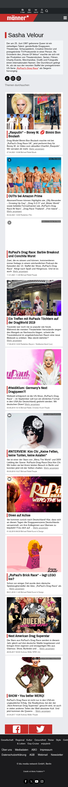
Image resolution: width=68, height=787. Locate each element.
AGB (32, 754)
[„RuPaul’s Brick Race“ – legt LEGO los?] (34, 554)
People (34, 275)
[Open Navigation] (51, 18)
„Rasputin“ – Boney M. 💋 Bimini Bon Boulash (34, 134)
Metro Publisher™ (38, 771)
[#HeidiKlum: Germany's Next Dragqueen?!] (34, 367)
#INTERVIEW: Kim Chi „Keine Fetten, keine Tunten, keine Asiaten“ (33, 453)
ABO (34, 749)
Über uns (7, 749)
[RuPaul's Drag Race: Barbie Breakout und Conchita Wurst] (34, 234)
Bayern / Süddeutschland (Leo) (41, 344)
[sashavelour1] (7, 78)
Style (58, 740)
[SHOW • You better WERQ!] (34, 675)
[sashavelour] (13, 78)
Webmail (43, 754)
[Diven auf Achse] (34, 494)
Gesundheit (40, 740)
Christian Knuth (38, 407)
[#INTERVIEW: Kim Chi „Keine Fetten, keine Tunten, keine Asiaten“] (34, 431)
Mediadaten (21, 749)
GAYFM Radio (36, 11)
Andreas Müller (26, 652)
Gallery (29, 11)
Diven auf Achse (19, 515)
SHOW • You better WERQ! (26, 696)
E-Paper (22, 11)
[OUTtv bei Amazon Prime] (34, 175)
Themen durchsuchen (17, 85)
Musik (34, 152)
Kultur (29, 740)
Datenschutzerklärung (14, 754)
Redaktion (24, 215)
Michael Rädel (26, 152)
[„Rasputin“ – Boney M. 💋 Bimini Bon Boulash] (34, 111)
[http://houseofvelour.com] (18, 78)
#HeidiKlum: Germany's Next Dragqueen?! (27, 390)
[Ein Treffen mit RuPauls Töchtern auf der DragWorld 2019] (34, 298)
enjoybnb (45, 743)
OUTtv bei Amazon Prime (25, 196)
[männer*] (19, 18)
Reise (51, 740)
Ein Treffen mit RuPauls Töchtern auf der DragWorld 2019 (33, 320)
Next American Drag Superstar (28, 636)
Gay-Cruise (33, 743)
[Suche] (46, 11)
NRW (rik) (36, 652)
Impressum (46, 749)
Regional (19, 740)
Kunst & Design (38, 531)
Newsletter (57, 754)
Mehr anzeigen (36, 149)
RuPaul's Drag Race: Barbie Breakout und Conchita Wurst (33, 254)
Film (30, 215)
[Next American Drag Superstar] (34, 615)
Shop (41, 11)
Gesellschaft (7, 740)
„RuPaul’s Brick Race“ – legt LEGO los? (32, 577)
